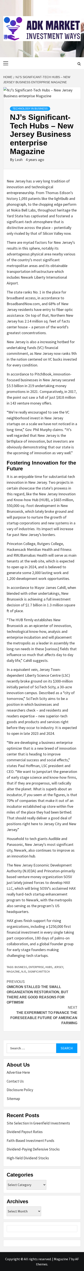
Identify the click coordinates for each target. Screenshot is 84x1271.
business (21, 967)
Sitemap (13, 1098)
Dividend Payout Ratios (25, 1131)
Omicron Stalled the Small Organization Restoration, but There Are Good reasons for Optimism (37, 992)
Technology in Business (30, 108)
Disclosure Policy (20, 1089)
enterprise (36, 967)
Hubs (48, 967)
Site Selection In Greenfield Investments (38, 1123)
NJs (23, 971)
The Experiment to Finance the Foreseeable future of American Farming (43, 1015)
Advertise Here (18, 1072)
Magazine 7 (62, 1259)
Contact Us (15, 1081)
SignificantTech (39, 971)
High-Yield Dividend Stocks (28, 1158)
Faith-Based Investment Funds (30, 1140)
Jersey (58, 967)
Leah (19, 159)
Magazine (13, 971)
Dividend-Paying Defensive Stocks (33, 1149)
